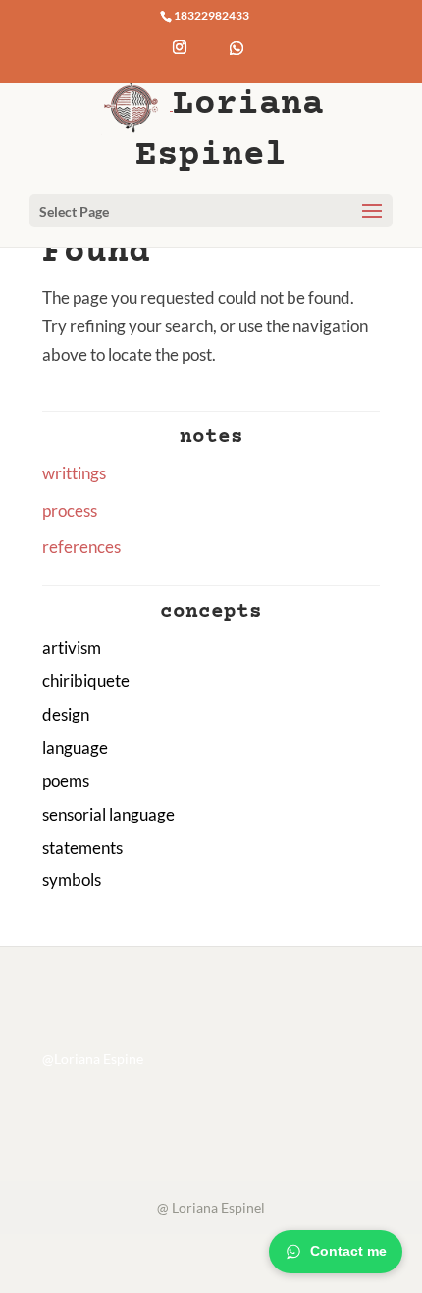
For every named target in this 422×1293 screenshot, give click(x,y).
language (75, 747)
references (81, 546)
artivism (71, 647)
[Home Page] (137, 103)
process (69, 510)
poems (65, 781)
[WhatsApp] (236, 62)
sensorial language (108, 814)
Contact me (348, 1251)
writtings (74, 473)
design (65, 714)
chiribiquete (86, 681)
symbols (71, 880)
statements (82, 847)
